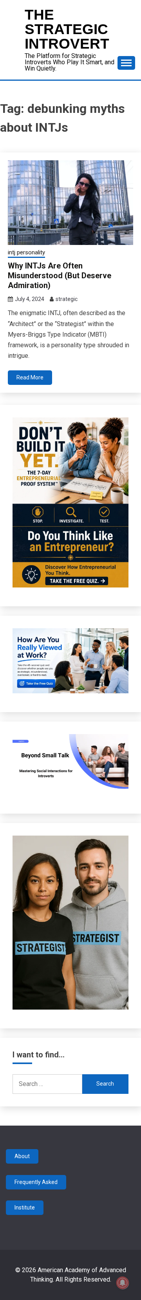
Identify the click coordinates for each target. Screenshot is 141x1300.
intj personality (26, 252)
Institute (24, 1207)
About (22, 1156)
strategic (67, 299)
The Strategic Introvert (67, 29)
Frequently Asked (36, 1182)
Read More (29, 377)
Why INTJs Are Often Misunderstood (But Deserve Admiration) (59, 275)
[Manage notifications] (122, 1282)
